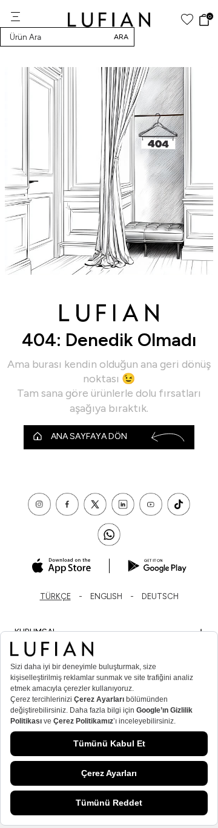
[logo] (109, 19)
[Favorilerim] (187, 19)
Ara (121, 37)
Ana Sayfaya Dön (89, 436)
